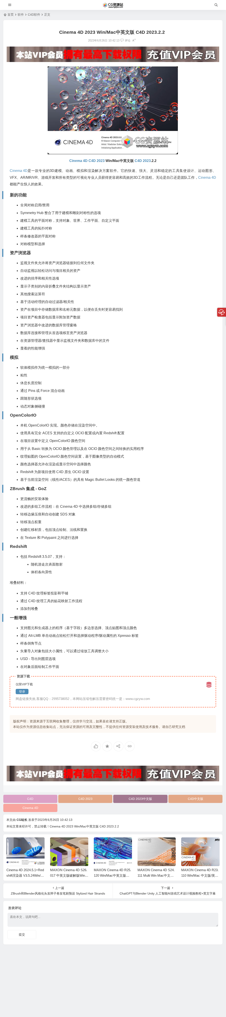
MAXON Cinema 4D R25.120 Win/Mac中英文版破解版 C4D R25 (68, 875)
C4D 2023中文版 (140, 799)
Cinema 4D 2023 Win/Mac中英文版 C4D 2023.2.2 (84, 826)
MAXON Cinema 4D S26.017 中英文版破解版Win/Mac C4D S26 (24, 875)
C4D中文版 (195, 799)
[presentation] (194, 844)
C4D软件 (34, 14)
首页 (11, 14)
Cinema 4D (30, 808)
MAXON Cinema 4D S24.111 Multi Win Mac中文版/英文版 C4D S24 (112, 875)
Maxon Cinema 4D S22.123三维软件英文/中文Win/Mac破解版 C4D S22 (200, 875)
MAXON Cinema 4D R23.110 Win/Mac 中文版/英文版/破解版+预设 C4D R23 (156, 875)
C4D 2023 (85, 799)
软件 (21, 14)
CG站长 (22, 819)
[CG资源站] (113, 5)
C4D (30, 799)
